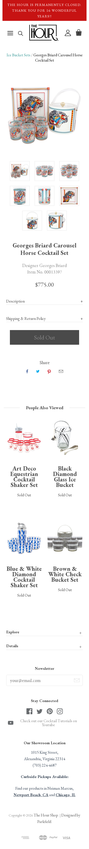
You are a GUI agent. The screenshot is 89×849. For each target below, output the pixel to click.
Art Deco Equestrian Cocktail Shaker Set (24, 477)
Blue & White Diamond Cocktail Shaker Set (24, 577)
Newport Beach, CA (31, 794)
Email (61, 371)
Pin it (49, 371)
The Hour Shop (46, 815)
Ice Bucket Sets (18, 55)
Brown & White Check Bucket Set (65, 574)
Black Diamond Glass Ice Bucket (65, 477)
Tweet (37, 371)
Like (27, 371)
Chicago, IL (65, 794)
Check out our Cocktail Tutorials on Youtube (48, 723)
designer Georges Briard (44, 265)
